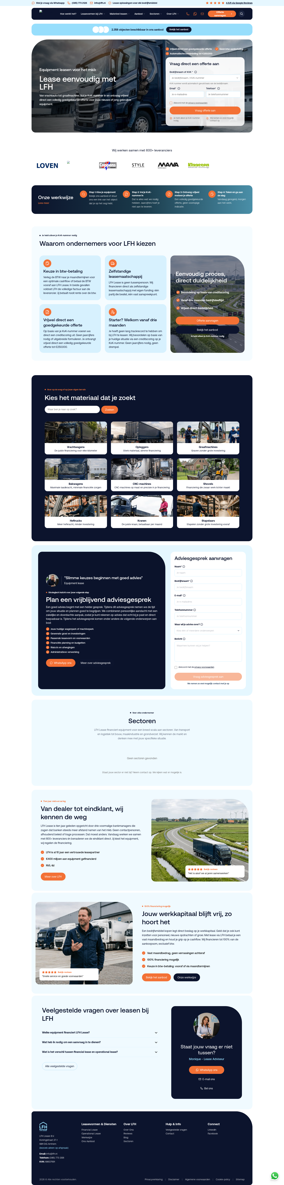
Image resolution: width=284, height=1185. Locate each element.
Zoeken (109, 409)
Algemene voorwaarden (197, 1179)
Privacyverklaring (154, 1179)
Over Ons (129, 1129)
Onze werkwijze (187, 977)
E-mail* (178, 595)
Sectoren (128, 1141)
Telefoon (211, 88)
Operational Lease (91, 1133)
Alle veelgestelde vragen (59, 1066)
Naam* (178, 566)
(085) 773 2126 (56, 1157)
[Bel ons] (188, 14)
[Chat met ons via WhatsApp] (275, 1176)
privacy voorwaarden (197, 103)
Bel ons (208, 1088)
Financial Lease (90, 1129)
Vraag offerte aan (205, 110)
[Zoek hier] (242, 14)
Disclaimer (173, 1179)
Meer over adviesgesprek (96, 662)
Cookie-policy (223, 1179)
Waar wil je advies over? (187, 624)
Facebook (213, 1133)
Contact (170, 1133)
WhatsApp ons (62, 662)
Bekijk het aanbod (207, 329)
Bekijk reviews (210, 869)
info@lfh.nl (51, 1153)
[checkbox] (171, 103)
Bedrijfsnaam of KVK (181, 72)
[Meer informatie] (195, 72)
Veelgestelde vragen (176, 1129)
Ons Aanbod (88, 1141)
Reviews (128, 1133)
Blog (126, 1137)
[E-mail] (202, 14)
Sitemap (240, 1179)
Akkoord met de (190, 103)
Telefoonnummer (184, 610)
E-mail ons (208, 1079)
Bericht (178, 639)
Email (173, 88)
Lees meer (43, 203)
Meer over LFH (53, 876)
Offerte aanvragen (207, 320)
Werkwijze (87, 1137)
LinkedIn (212, 1129)
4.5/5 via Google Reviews (239, 3)
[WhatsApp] (195, 14)
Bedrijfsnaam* (182, 581)
